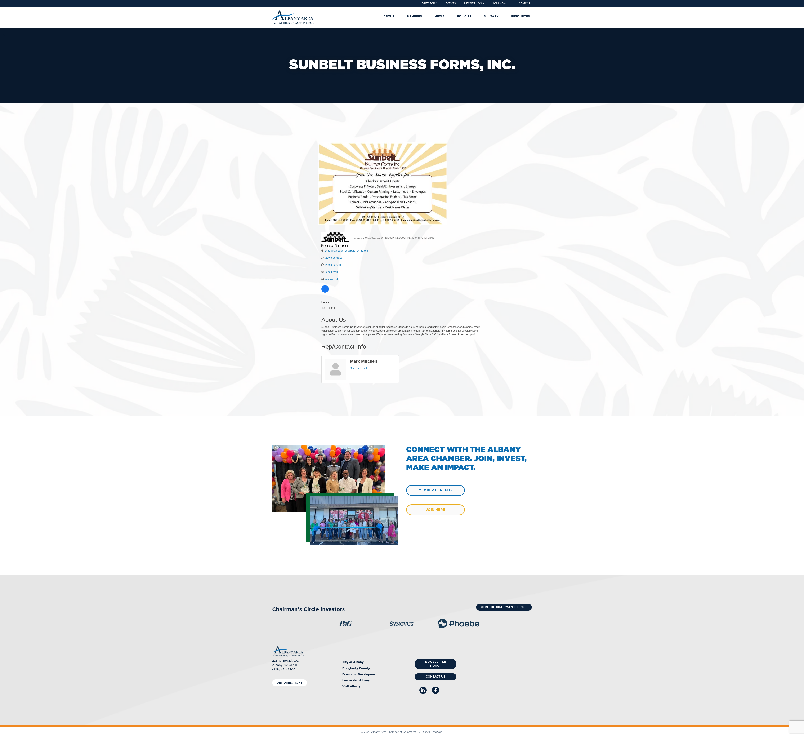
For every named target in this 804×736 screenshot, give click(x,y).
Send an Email (358, 368)
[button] (524, 3)
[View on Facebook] (325, 291)
